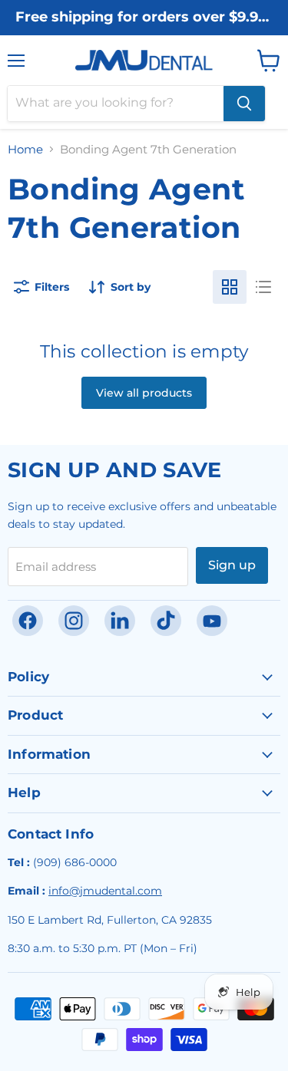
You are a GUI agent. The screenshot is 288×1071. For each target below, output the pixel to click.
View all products (144, 393)
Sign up (232, 565)
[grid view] (230, 287)
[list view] (263, 287)
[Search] (244, 103)
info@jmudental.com (105, 891)
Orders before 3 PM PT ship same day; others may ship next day (144, 33)
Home (25, 149)
